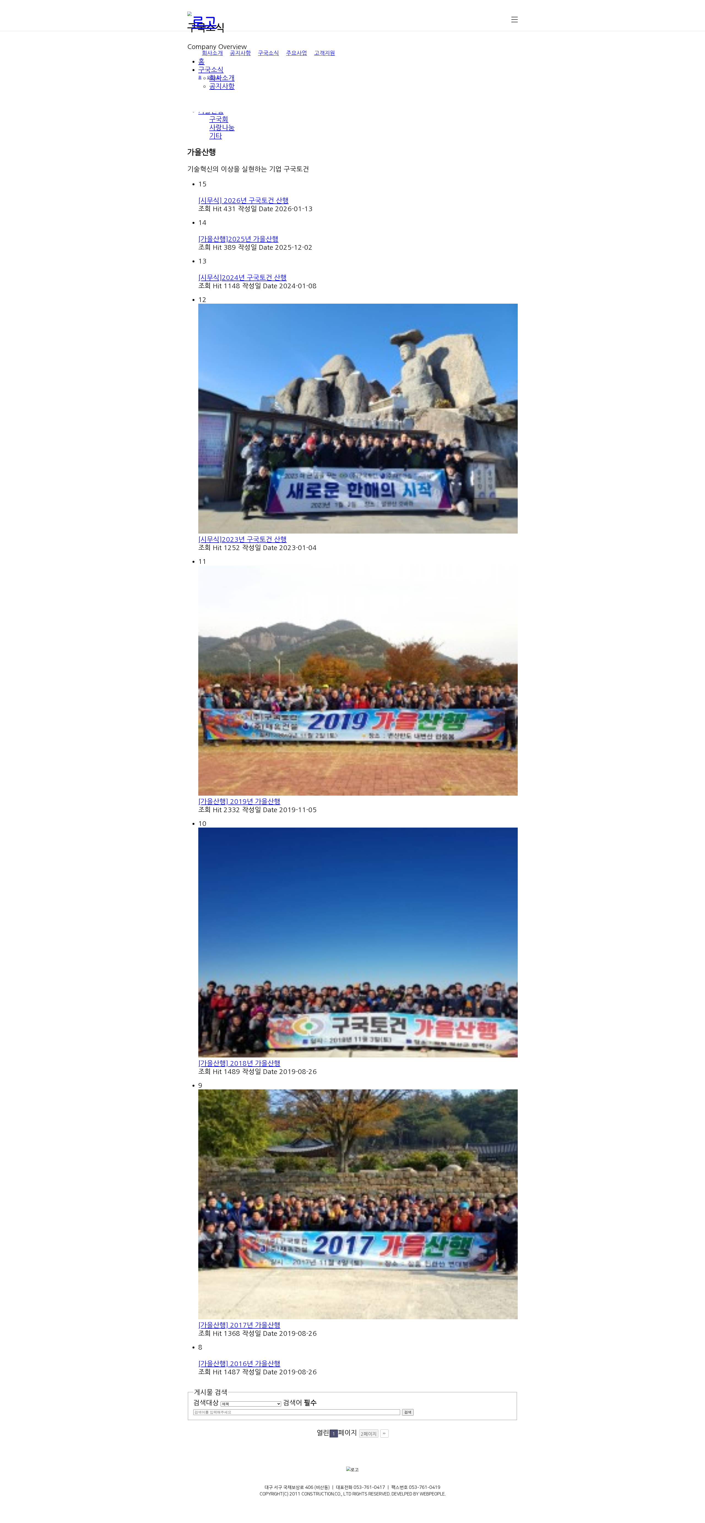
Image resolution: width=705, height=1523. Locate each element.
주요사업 (296, 53)
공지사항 (240, 53)
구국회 (218, 119)
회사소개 (212, 53)
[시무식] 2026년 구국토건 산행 (243, 200)
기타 (215, 135)
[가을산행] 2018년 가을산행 (239, 1063)
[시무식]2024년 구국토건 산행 (242, 277)
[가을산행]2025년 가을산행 (238, 239)
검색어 (300, 1402)
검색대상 (206, 1402)
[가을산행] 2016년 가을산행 (239, 1363)
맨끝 (384, 1433)
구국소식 (268, 53)
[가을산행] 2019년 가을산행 (239, 801)
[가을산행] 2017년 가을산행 (239, 1325)
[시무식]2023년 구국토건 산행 (242, 539)
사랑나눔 (222, 127)
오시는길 (213, 77)
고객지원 (324, 53)
